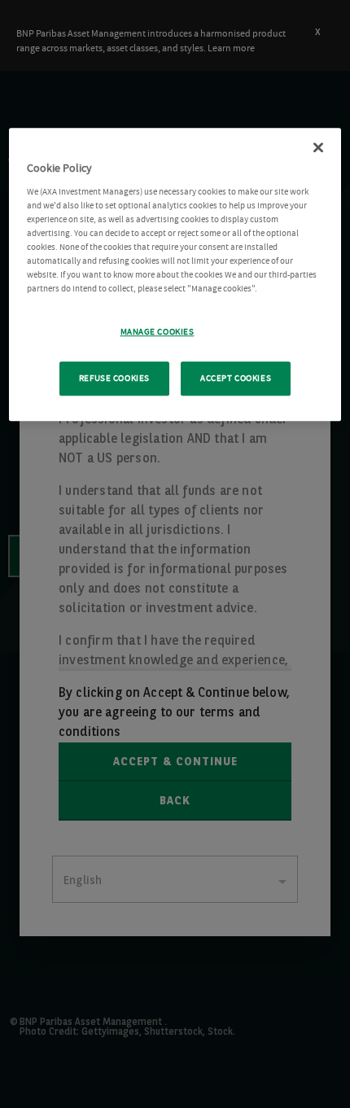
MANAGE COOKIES (157, 332)
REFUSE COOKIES (114, 378)
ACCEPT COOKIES (235, 378)
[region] (175, 274)
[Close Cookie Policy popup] (318, 147)
